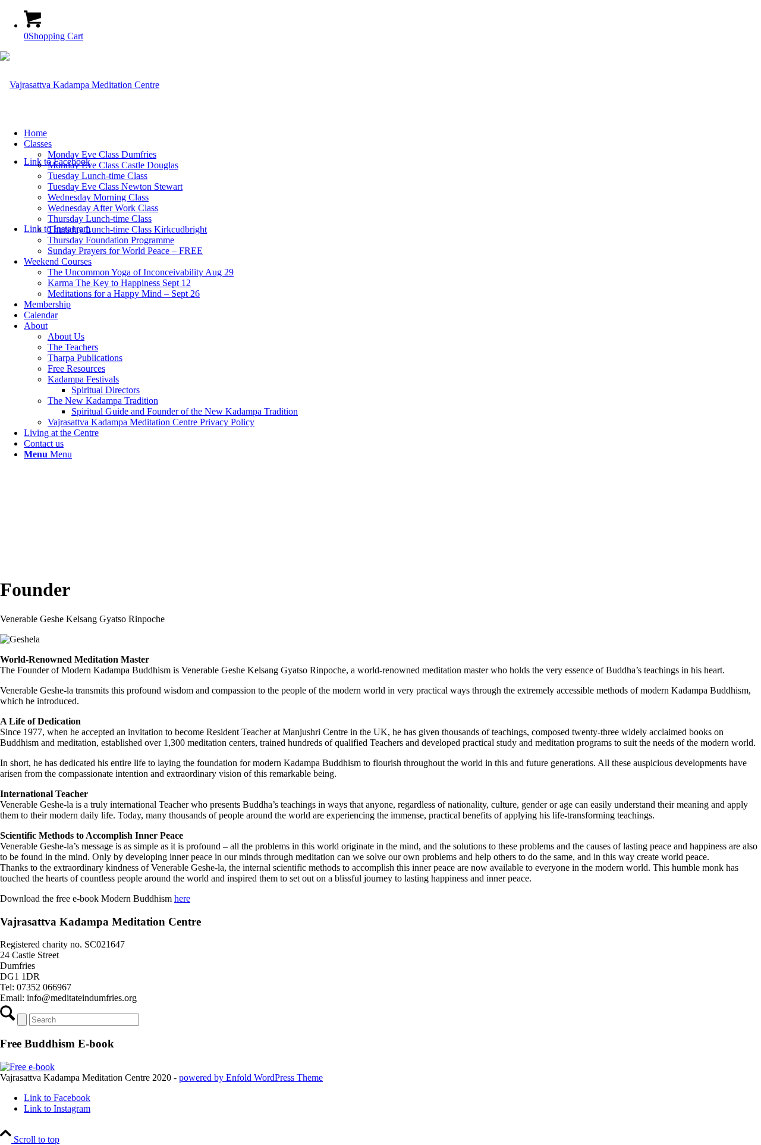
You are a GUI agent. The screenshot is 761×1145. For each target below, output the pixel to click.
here (182, 898)
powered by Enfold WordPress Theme (251, 1077)
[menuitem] (392, 133)
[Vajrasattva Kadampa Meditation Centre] (79, 85)
